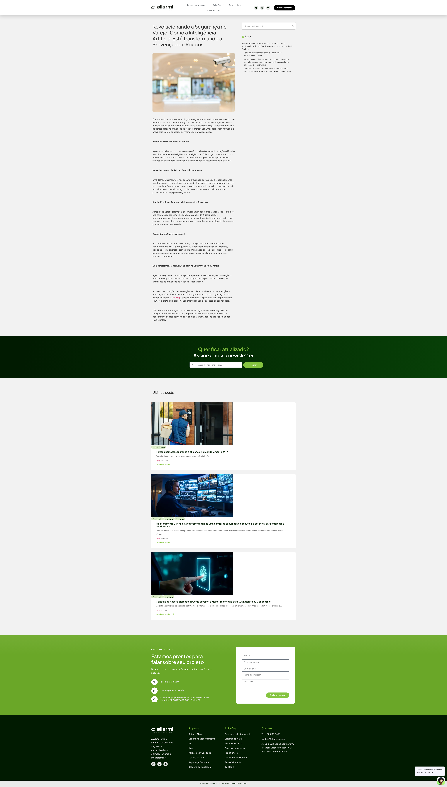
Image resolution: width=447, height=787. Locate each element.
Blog (231, 5)
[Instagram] (262, 8)
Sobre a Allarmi (213, 10)
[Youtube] (268, 8)
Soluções (217, 5)
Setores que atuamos (196, 5)
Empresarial (168, 519)
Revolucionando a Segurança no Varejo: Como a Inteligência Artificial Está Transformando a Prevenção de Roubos (267, 46)
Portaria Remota (158, 447)
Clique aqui (175, 297)
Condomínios (157, 519)
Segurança (180, 519)
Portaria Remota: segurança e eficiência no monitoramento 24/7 (263, 54)
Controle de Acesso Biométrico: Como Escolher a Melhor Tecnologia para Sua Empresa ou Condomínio (267, 70)
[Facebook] (256, 8)
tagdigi (158, 460)
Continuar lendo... (164, 464)
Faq (239, 5)
